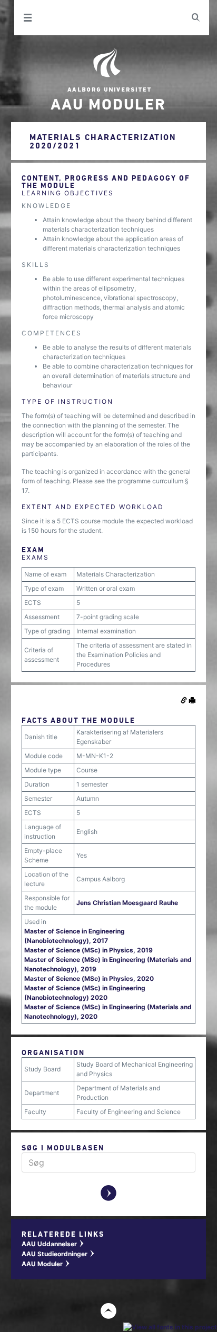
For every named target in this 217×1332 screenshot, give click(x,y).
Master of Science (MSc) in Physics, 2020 (89, 978)
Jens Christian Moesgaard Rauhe (127, 903)
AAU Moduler (46, 1264)
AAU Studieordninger (58, 1254)
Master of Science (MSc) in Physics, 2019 (88, 950)
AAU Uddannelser (53, 1244)
